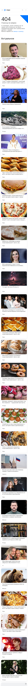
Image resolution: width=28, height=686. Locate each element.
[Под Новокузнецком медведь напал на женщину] (14, 579)
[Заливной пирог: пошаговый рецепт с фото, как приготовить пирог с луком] (14, 190)
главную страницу (18, 31)
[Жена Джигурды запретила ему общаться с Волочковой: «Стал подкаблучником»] (14, 556)
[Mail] (5, 10)
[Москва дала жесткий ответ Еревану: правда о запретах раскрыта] (14, 465)
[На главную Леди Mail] (8, 10)
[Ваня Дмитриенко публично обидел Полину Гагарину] (14, 648)
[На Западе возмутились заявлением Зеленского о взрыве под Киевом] (14, 510)
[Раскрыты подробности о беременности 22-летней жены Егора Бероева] (14, 488)
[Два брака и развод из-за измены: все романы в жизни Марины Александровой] (14, 305)
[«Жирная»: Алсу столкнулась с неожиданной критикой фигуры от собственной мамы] (14, 145)
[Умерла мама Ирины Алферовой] (14, 99)
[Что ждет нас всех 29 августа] (14, 282)
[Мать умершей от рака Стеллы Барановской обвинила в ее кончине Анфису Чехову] (14, 259)
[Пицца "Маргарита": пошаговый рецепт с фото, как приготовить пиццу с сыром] (14, 602)
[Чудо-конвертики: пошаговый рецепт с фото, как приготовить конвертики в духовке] (14, 168)
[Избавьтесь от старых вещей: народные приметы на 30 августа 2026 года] (14, 533)
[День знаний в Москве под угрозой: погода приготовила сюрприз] (14, 670)
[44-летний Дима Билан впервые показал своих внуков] (14, 53)
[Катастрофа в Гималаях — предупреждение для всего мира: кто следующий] (14, 122)
